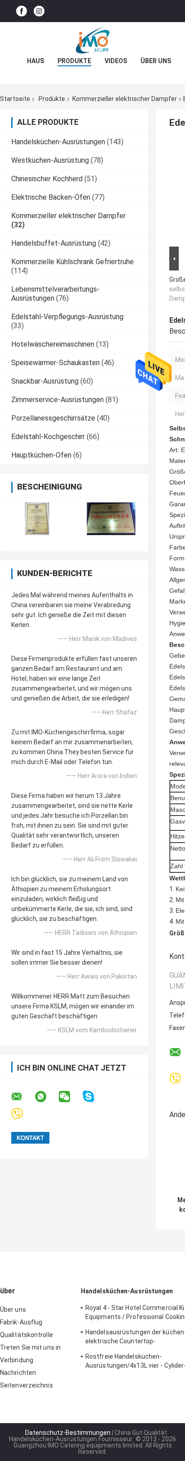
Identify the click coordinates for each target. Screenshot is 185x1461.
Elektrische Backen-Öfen (50, 197)
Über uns (156, 60)
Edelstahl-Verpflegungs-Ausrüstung (67, 316)
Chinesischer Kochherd (47, 178)
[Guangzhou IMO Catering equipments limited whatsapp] (46, 1096)
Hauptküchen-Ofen (41, 455)
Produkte (74, 60)
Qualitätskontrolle (26, 1334)
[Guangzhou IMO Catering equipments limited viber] (22, 1114)
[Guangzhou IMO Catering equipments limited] (92, 40)
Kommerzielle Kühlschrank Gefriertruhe (72, 261)
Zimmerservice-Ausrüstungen (57, 399)
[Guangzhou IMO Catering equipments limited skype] (94, 1096)
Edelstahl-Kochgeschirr (48, 436)
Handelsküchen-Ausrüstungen (58, 141)
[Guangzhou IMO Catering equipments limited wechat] (70, 1096)
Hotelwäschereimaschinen (52, 344)
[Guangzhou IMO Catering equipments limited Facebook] (21, 11)
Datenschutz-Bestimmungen (67, 1432)
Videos (116, 60)
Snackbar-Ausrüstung (45, 381)
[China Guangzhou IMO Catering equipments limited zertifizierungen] (37, 518)
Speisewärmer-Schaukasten (55, 362)
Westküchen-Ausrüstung (50, 160)
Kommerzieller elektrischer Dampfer (124, 98)
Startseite (15, 98)
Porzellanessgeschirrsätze (53, 418)
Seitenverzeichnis (26, 1385)
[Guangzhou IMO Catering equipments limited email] (22, 1096)
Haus (35, 60)
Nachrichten (18, 1372)
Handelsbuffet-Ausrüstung (53, 243)
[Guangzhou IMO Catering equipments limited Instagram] (39, 11)
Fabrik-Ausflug (21, 1322)
